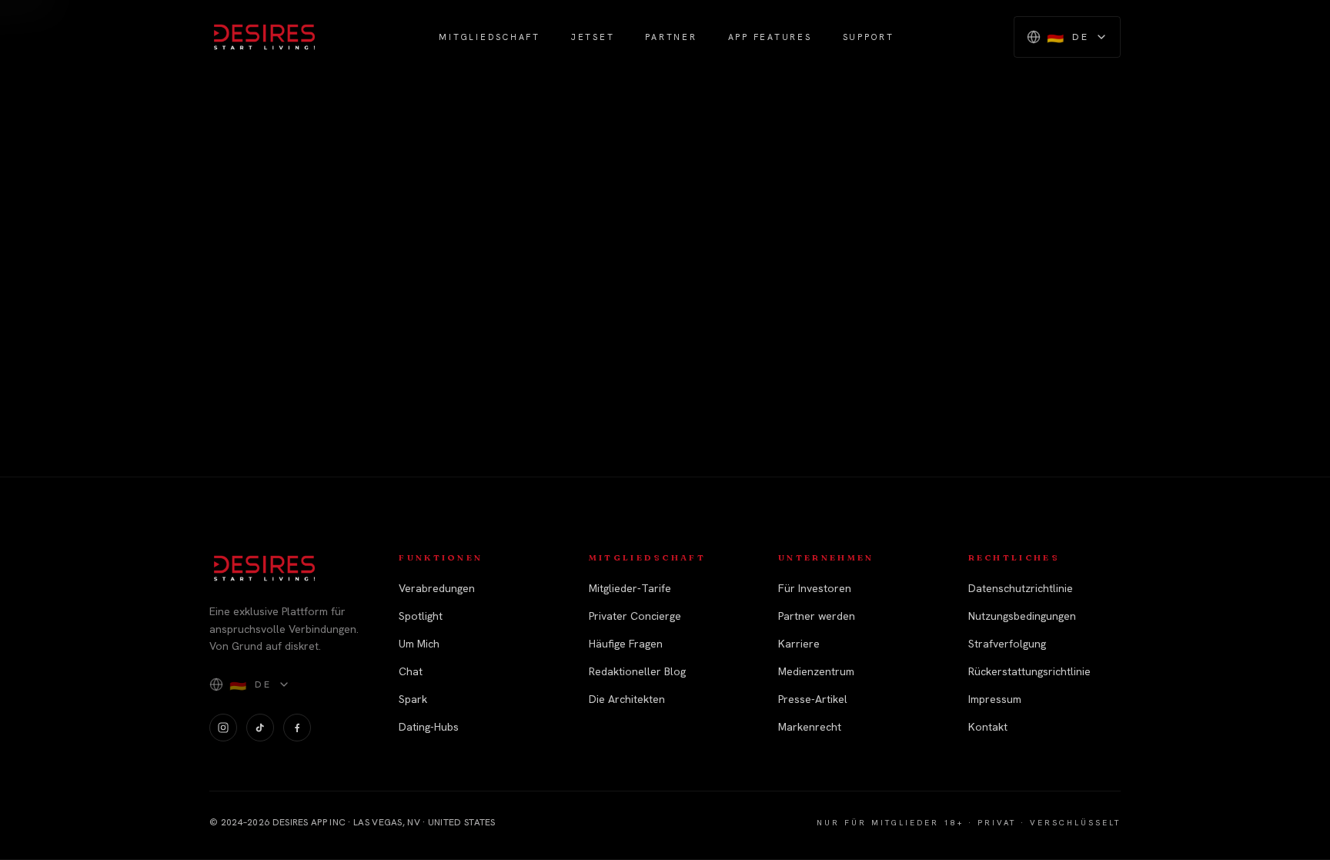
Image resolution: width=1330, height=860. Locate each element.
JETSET (593, 37)
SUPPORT (868, 37)
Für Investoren (814, 588)
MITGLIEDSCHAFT (489, 37)
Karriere (799, 644)
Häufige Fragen (626, 644)
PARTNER (671, 37)
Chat (411, 671)
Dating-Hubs (429, 727)
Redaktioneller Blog (637, 671)
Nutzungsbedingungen (1022, 616)
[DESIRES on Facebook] (297, 727)
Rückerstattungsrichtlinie (1029, 671)
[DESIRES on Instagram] (223, 727)
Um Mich (419, 644)
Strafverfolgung (1007, 644)
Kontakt (988, 727)
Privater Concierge (635, 616)
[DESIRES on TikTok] (260, 727)
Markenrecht (809, 727)
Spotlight (421, 616)
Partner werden (816, 616)
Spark (413, 699)
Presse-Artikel (812, 699)
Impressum (994, 699)
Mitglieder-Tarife (630, 588)
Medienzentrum (816, 671)
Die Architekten (627, 699)
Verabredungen (437, 588)
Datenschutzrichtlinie (1020, 588)
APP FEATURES (770, 37)
